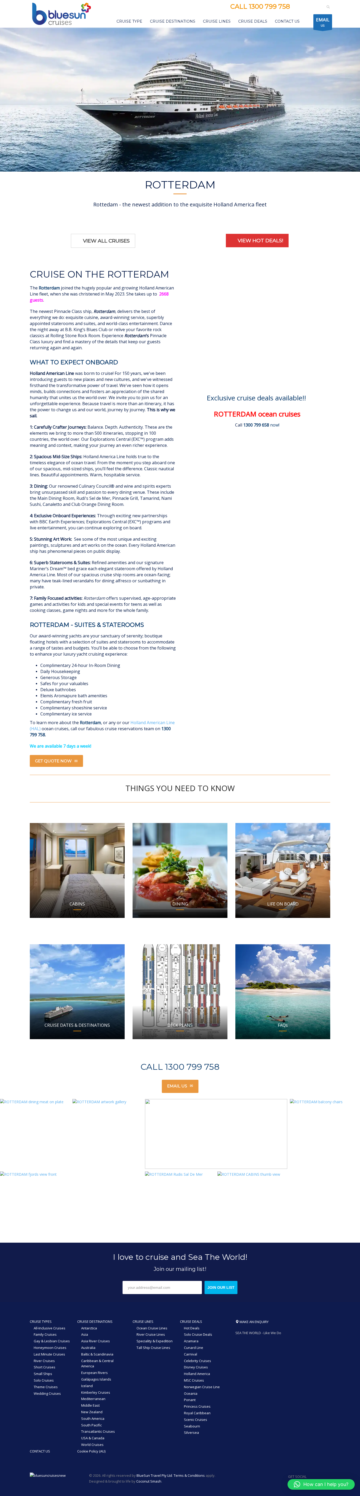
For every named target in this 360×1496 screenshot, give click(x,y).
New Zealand (92, 1412)
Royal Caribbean (197, 1413)
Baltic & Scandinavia (97, 1354)
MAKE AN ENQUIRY (254, 1321)
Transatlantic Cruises (98, 1431)
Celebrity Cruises (197, 1360)
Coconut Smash (148, 1481)
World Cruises (92, 1444)
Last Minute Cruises (49, 1354)
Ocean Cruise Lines (152, 1328)
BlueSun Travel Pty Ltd (154, 1475)
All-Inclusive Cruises (49, 1328)
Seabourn (192, 1426)
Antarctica (89, 1328)
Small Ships (43, 1373)
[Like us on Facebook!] (310, 1476)
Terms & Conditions (189, 1475)
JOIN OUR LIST (221, 1287)
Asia (84, 1334)
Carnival (190, 1354)
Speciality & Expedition (155, 1341)
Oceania (190, 1393)
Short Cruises (44, 1367)
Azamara (191, 1341)
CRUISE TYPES (41, 1321)
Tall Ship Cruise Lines (153, 1347)
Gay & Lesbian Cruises (52, 1341)
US (322, 22)
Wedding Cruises (47, 1393)
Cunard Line (193, 1347)
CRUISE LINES (143, 1321)
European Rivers (94, 1372)
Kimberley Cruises (95, 1392)
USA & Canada (92, 1438)
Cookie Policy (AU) (91, 1451)
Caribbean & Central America (97, 1363)
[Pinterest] (315, 7)
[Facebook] (299, 7)
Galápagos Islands (96, 1379)
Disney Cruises (196, 1367)
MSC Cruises (194, 1380)
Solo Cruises (44, 1380)
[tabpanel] (180, 100)
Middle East (90, 1405)
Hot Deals (192, 1328)
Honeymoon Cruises (50, 1347)
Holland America (197, 1373)
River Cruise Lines (151, 1334)
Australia (88, 1347)
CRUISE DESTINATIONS (95, 1321)
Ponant (190, 1399)
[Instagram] (307, 7)
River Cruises (44, 1360)
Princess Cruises (197, 1406)
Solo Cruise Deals (198, 1334)
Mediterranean (93, 1398)
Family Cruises (45, 1334)
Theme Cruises (46, 1386)
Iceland (87, 1385)
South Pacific (91, 1425)
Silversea (191, 1432)
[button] (321, 1484)
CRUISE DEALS (191, 1321)
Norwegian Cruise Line (202, 1386)
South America (92, 1418)
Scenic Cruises (195, 1419)
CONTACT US (40, 1451)
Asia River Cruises (95, 1341)
